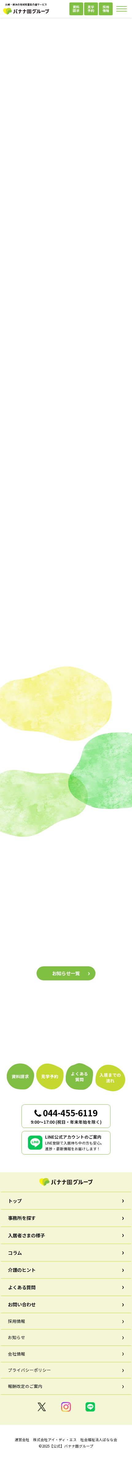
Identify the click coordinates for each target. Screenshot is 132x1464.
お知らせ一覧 (66, 973)
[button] (21, 274)
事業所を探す (66, 463)
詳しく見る (39, 579)
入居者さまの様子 (66, 796)
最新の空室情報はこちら (66, 195)
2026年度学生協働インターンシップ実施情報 (53, 949)
